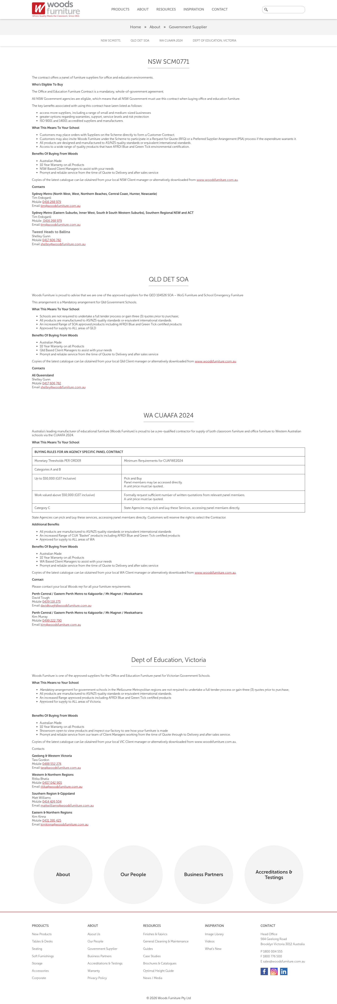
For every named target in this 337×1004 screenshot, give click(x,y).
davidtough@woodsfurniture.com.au (66, 605)
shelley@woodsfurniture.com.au (63, 244)
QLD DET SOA (140, 40)
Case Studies (152, 956)
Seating (37, 949)
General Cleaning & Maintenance (166, 941)
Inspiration (194, 9)
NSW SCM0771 (111, 40)
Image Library (214, 934)
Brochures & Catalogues (159, 963)
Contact (220, 9)
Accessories (40, 971)
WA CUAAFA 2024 (171, 40)
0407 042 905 (52, 783)
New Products (42, 934)
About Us (94, 934)
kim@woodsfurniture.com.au (61, 624)
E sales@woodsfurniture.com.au (283, 961)
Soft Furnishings (43, 956)
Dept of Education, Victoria (214, 40)
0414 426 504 (51, 801)
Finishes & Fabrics (155, 934)
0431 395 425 (51, 820)
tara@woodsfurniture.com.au (61, 768)
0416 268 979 (51, 202)
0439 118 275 (51, 601)
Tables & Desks (42, 941)
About (155, 27)
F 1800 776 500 (271, 956)
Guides (148, 949)
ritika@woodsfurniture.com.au (61, 786)
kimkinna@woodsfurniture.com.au (64, 824)
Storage (37, 963)
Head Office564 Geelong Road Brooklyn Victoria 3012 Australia (283, 939)
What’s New (213, 949)
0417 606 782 (51, 240)
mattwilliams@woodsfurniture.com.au (67, 805)
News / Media (152, 978)
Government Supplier (102, 949)
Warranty (94, 971)
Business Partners (100, 956)
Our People (95, 941)
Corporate (39, 978)
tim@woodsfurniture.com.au (60, 206)
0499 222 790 (52, 620)
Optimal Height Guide (158, 971)
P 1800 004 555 (272, 951)
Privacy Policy (97, 978)
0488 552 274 (51, 764)
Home (135, 27)
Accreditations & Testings (105, 963)
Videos (210, 941)
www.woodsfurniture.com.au (217, 180)
